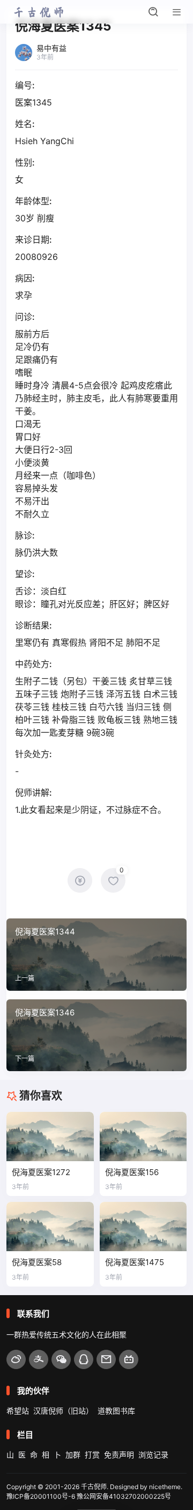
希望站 (17, 1410)
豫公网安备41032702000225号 (124, 1496)
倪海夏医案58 (37, 1262)
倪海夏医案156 (132, 1172)
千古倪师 (94, 1487)
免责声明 (119, 1454)
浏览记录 (153, 1454)
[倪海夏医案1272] (50, 1136)
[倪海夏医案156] (143, 1136)
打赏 (92, 1454)
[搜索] (153, 11)
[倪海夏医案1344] (96, 954)
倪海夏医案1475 (134, 1262)
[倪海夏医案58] (50, 1226)
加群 (72, 1454)
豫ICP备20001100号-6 (40, 1496)
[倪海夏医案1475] (143, 1226)
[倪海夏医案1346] (96, 1035)
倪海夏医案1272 (41, 1172)
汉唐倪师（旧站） (63, 1410)
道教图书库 (116, 1410)
